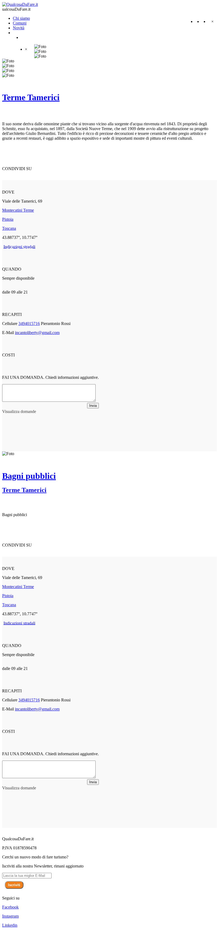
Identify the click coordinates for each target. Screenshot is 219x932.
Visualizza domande (19, 411)
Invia (93, 406)
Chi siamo (21, 18)
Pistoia (7, 219)
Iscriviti (14, 885)
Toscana (9, 228)
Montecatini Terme (18, 210)
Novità (18, 28)
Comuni (19, 23)
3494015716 (29, 323)
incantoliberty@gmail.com (37, 332)
